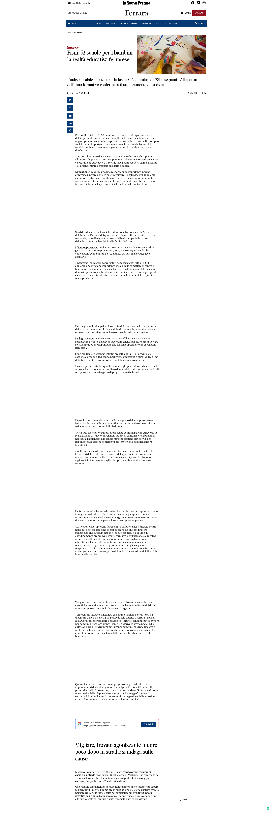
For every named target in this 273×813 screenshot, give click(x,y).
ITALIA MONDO (111, 24)
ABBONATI (199, 13)
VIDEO (158, 24)
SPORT (134, 24)
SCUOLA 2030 (170, 24)
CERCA (201, 24)
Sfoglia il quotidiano (80, 13)
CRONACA (124, 24)
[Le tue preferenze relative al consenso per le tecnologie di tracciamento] (268, 808)
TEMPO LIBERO (146, 24)
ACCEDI (188, 13)
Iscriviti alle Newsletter (81, 3)
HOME (99, 24)
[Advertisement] (96, 115)
